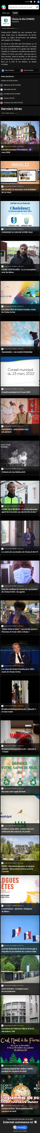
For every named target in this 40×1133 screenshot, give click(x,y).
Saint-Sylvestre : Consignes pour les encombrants (15, 990)
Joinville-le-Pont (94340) (11, 94)
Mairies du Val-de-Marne (9, 81)
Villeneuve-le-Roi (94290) (12, 85)
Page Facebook (9, 70)
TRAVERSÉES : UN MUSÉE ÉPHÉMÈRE (17, 352)
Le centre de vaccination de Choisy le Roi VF (20, 552)
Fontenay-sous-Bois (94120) (13, 103)
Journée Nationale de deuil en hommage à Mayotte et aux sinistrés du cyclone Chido (19, 950)
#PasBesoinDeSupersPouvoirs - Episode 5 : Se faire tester (19, 710)
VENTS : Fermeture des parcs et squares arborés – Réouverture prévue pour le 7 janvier (18, 869)
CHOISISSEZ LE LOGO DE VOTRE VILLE (17, 232)
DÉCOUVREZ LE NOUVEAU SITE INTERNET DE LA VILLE (19, 191)
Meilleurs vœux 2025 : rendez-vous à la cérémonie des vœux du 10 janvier (18, 830)
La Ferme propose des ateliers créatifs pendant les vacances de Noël (17, 1070)
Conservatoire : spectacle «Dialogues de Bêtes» (17, 910)
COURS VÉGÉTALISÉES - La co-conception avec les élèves (19, 271)
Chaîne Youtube (28, 70)
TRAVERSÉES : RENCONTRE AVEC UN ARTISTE (15, 431)
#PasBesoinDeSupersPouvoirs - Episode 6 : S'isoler (19, 750)
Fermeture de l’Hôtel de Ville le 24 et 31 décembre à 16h (18, 1030)
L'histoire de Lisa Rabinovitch (13, 472)
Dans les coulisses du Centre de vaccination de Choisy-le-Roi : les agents (20, 590)
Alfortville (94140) (9, 89)
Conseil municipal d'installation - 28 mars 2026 (16, 151)
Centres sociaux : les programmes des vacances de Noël (17, 1110)
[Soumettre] (37, 7)
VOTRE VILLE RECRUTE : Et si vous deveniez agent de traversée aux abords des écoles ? (19, 511)
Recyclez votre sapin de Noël (13, 792)
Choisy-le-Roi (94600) (23, 19)
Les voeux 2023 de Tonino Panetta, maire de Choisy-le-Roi (19, 311)
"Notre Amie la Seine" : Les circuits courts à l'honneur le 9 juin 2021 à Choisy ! (19, 630)
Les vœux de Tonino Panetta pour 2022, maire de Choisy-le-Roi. (18, 670)
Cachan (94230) (8, 98)
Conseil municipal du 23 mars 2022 (16, 392)
